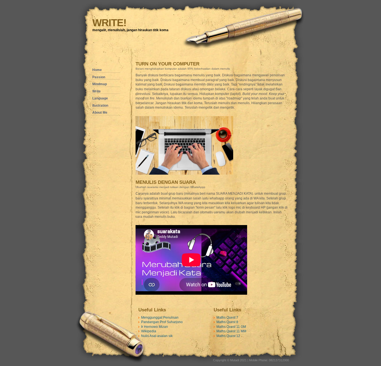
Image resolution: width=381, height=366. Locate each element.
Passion (98, 77)
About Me (99, 112)
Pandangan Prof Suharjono (162, 322)
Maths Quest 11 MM (231, 331)
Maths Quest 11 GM (231, 327)
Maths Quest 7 (227, 317)
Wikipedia (148, 331)
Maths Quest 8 (227, 322)
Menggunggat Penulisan (160, 317)
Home (97, 70)
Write (96, 91)
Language (100, 98)
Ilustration (100, 106)
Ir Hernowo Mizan (154, 327)
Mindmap (99, 84)
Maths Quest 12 (228, 336)
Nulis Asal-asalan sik (157, 336)
